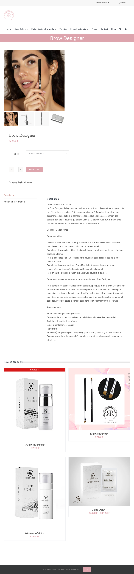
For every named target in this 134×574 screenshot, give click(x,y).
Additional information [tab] (14, 202)
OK (87, 569)
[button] (126, 29)
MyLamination (25, 182)
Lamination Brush (99, 433)
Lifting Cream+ (99, 509)
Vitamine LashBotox (35, 444)
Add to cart (34, 169)
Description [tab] (9, 195)
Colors (16, 154)
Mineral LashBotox (34, 533)
